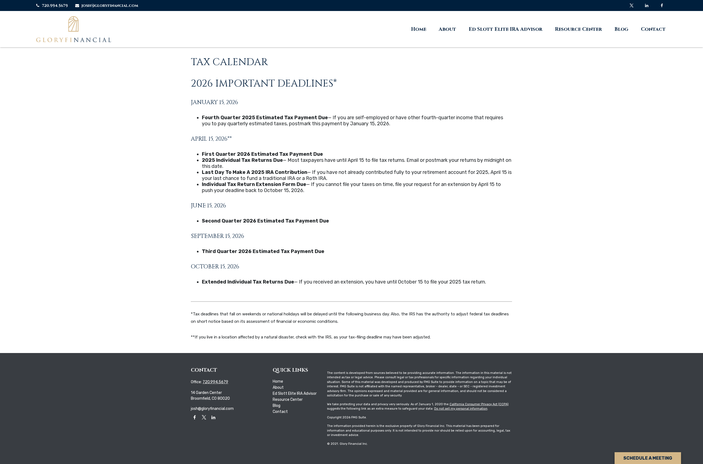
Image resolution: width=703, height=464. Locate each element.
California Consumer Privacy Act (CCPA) (479, 404)
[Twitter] (631, 5)
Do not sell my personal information (460, 408)
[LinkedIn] (646, 5)
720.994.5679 (55, 5)
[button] (418, 29)
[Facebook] (661, 5)
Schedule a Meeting (647, 458)
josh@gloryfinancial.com (110, 5)
